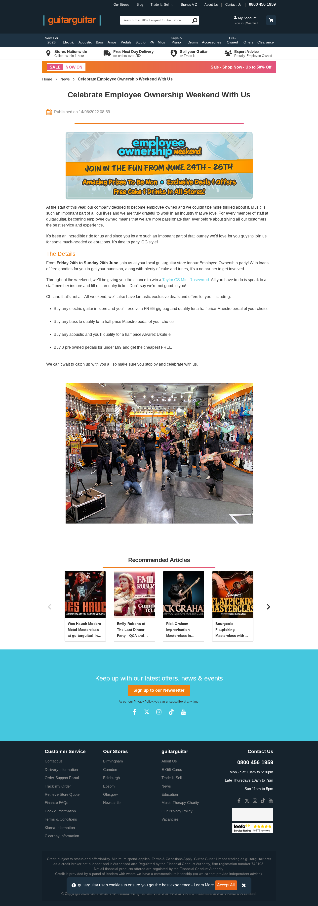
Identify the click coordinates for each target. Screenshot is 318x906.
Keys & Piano (176, 40)
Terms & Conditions (61, 819)
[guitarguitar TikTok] (171, 712)
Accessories (211, 42)
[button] (271, 20)
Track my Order (58, 786)
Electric (69, 42)
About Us (211, 4)
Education (169, 794)
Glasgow (110, 794)
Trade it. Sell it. (173, 778)
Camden (110, 769)
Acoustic (85, 42)
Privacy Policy (143, 701)
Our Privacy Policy (177, 811)
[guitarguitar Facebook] (134, 712)
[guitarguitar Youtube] (183, 712)
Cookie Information (60, 811)
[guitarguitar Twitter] (146, 712)
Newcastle (111, 802)
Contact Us (233, 4)
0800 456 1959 (262, 4)
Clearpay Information (62, 836)
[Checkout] (270, 20)
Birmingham (113, 761)
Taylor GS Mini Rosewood (185, 280)
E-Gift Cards (171, 769)
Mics (161, 42)
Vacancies (170, 819)
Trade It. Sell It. (162, 4)
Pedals (126, 42)
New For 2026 (51, 40)
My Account (246, 18)
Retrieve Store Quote (62, 794)
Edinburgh (111, 778)
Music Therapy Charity (180, 802)
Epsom (109, 786)
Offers (248, 42)
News (65, 79)
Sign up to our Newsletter (159, 690)
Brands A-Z (189, 4)
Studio (140, 42)
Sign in (239, 23)
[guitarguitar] (72, 20)
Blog (140, 4)
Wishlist (252, 23)
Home (47, 79)
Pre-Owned (232, 40)
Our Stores (121, 4)
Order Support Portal (62, 778)
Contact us (54, 761)
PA (152, 42)
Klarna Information (60, 828)
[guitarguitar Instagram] (158, 712)
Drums (193, 42)
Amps (112, 42)
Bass (100, 42)
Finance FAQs (56, 802)
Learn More (204, 885)
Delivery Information (61, 769)
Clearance (265, 42)
